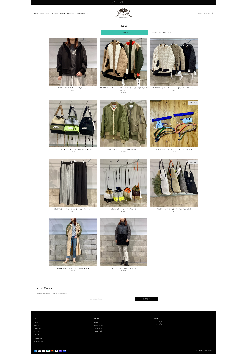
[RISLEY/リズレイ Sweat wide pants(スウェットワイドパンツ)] (73, 183)
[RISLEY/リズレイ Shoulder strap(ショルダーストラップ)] (174, 123)
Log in (200, 13)
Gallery (63, 13)
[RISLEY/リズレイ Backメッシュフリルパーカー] (73, 62)
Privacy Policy (37, 331)
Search (36, 322)
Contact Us (81, 13)
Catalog (55, 13)
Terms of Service (38, 341)
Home (36, 13)
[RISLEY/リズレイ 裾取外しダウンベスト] (123, 242)
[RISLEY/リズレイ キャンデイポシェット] (123, 183)
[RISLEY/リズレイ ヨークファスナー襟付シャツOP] (73, 242)
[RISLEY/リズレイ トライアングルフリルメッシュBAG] (174, 183)
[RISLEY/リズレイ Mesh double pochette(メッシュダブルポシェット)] (73, 123)
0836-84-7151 (97, 322)
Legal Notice (37, 328)
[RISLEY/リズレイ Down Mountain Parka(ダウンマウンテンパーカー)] (174, 62)
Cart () (207, 13)
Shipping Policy (38, 338)
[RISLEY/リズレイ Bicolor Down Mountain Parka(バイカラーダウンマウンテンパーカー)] (123, 62)
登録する (145, 299)
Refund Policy (37, 335)
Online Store (44, 13)
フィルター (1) (124, 32)
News (88, 13)
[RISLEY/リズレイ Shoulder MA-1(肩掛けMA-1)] (123, 123)
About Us (70, 13)
